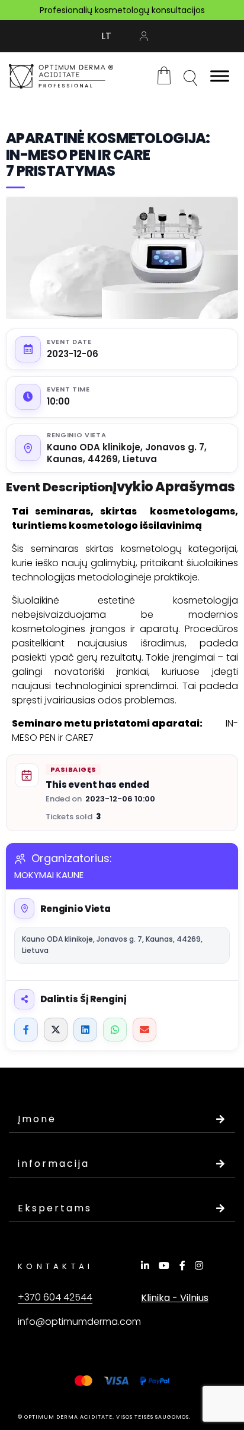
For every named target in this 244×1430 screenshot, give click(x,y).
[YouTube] (166, 1265)
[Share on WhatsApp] (115, 1029)
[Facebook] (184, 1265)
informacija (53, 1163)
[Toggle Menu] (219, 76)
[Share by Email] (144, 1029)
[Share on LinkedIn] (85, 1029)
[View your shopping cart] (164, 75)
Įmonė (37, 1119)
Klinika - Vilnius (174, 1298)
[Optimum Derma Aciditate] (61, 76)
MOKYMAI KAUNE (49, 875)
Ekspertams (55, 1208)
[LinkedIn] (147, 1265)
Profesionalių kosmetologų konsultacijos (122, 10)
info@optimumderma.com (79, 1321)
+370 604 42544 (55, 1297)
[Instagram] (201, 1265)
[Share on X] (56, 1029)
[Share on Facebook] (26, 1029)
